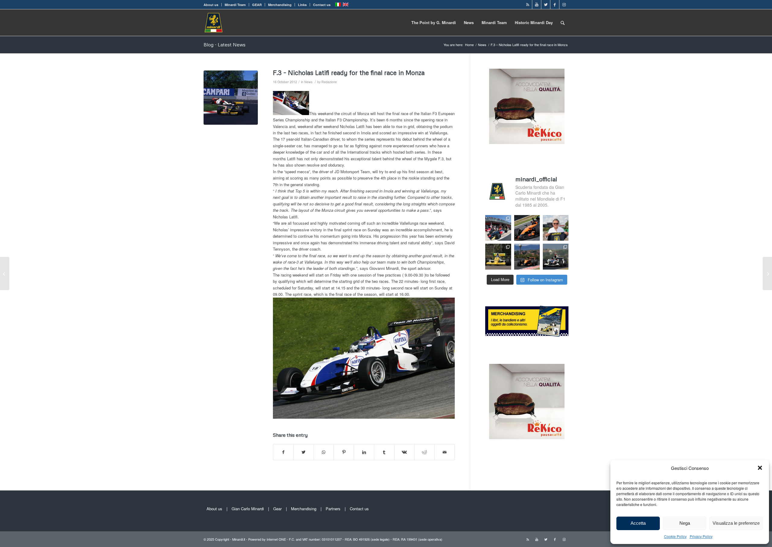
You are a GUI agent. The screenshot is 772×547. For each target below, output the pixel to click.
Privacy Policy (701, 536)
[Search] (562, 22)
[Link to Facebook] (554, 4)
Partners (333, 508)
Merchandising (280, 4)
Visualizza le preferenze (736, 523)
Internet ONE (276, 539)
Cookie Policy (675, 536)
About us (211, 4)
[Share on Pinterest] (344, 452)
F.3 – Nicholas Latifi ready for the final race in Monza (349, 73)
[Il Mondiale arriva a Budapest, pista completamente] (555, 256)
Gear (277, 508)
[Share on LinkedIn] (364, 452)
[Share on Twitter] (304, 452)
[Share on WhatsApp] (324, 452)
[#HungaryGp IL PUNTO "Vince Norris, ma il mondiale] (527, 256)
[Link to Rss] (527, 4)
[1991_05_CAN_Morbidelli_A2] (231, 97)
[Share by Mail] (444, 452)
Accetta (638, 523)
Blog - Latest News (224, 45)
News (308, 82)
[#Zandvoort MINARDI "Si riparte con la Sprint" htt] (555, 228)
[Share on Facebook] (283, 452)
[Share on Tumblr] (384, 452)
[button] (760, 468)
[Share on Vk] (404, 452)
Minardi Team (235, 4)
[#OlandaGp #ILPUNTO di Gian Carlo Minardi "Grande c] (527, 228)
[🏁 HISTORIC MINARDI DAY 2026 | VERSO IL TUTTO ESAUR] (498, 256)
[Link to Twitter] (545, 4)
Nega (684, 523)
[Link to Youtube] (536, 4)
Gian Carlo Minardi (248, 508)
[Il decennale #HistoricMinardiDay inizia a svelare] (498, 228)
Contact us (322, 4)
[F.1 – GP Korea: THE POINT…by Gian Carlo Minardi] (4, 273)
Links (302, 4)
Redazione (329, 82)
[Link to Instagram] (563, 4)
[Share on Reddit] (425, 452)
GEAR (257, 4)
